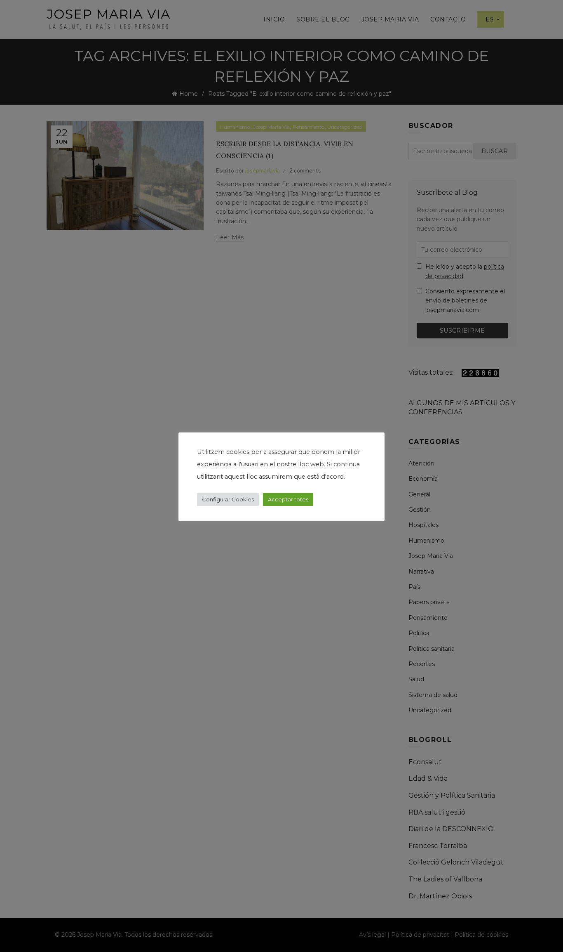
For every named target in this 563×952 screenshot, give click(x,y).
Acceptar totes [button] (288, 499)
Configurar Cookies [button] (228, 499)
